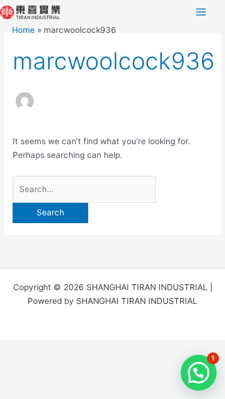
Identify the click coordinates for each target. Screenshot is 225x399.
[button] (199, 373)
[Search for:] (84, 189)
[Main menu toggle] (201, 12)
